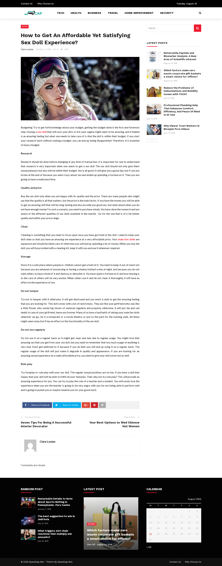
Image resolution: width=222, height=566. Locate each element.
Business (94, 12)
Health (76, 12)
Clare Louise (27, 49)
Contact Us (27, 3)
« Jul (148, 546)
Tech (60, 12)
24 (150, 534)
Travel (113, 12)
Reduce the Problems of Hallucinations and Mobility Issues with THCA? (181, 91)
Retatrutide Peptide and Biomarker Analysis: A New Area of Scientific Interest (180, 56)
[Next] (154, 141)
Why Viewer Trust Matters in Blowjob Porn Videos (181, 127)
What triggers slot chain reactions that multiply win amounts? (55, 534)
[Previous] (149, 141)
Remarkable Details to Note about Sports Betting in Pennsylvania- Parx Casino (55, 501)
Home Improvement (139, 12)
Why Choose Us (45, 3)
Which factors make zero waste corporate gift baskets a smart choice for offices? (182, 73)
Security (167, 12)
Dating (25, 26)
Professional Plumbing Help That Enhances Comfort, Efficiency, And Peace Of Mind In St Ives (182, 110)
